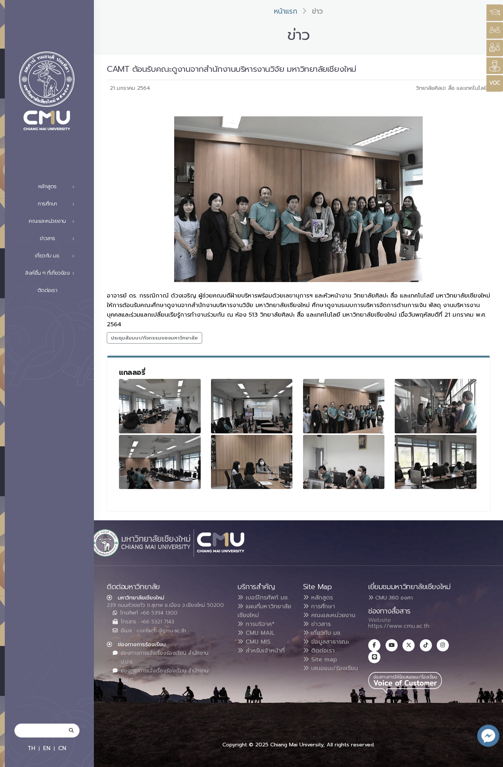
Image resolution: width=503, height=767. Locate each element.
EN (46, 748)
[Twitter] (408, 645)
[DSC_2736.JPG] (344, 462)
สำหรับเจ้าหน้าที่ (264, 650)
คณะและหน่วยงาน (332, 615)
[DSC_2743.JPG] (435, 406)
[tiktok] (426, 645)
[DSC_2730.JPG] (160, 462)
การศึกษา (322, 606)
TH (31, 748)
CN (62, 748)
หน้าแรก (285, 11)
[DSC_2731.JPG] (252, 462)
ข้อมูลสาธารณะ (329, 641)
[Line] (374, 657)
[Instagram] (443, 645)
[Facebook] (374, 645)
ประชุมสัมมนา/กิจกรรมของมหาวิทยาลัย (154, 337)
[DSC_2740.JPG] (252, 406)
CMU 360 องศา (393, 598)
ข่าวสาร (320, 624)
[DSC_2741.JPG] (344, 406)
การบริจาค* (259, 624)
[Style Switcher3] (494, 12)
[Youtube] (392, 645)
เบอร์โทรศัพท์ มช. (266, 597)
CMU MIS (256, 641)
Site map (323, 659)
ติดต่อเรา (47, 290)
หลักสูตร (321, 597)
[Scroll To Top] (490, 758)
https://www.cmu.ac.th (398, 626)
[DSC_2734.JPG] (435, 462)
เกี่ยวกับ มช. (325, 633)
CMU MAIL (259, 633)
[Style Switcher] (494, 30)
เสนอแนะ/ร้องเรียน (333, 668)
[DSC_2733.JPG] (160, 406)
